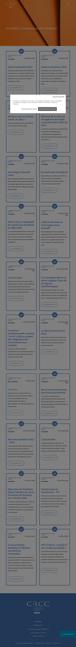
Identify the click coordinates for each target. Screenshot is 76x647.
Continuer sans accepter (58, 96)
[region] (38, 104)
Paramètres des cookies (29, 108)
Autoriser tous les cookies (47, 109)
